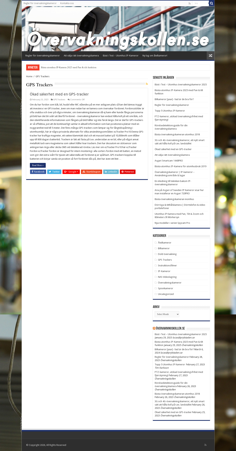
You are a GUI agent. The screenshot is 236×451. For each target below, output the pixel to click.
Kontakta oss (67, 3)
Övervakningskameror (169, 282)
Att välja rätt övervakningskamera (81, 55)
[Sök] (211, 3)
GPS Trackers (59, 99)
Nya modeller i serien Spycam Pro (172, 223)
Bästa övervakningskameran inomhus (174, 199)
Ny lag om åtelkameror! (155, 55)
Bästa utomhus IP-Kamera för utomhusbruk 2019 (180, 166)
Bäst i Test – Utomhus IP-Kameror (120, 55)
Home (29, 76)
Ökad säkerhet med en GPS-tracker (59, 94)
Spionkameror (165, 288)
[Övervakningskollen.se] (118, 28)
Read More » (38, 165)
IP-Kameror (164, 271)
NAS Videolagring (167, 277)
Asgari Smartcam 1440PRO (169, 160)
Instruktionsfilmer (167, 265)
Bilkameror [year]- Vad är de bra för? (174, 99)
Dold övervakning (167, 254)
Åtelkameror (164, 242)
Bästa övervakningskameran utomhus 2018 (177, 134)
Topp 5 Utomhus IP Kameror (170, 110)
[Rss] (189, 3)
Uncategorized (166, 294)
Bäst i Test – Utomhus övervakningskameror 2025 (181, 84)
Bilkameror (164, 248)
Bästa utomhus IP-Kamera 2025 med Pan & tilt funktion (68, 67)
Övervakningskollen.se (170, 328)
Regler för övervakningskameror (40, 3)
